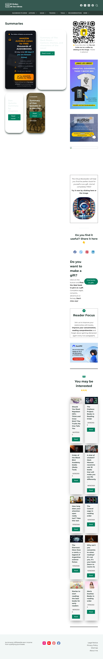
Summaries (44, 34)
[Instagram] (85, 5)
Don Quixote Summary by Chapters (13, 105)
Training (54, 13)
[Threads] (89, 5)
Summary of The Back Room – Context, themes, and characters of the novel (51, 42)
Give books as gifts (91, 281)
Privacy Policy (92, 645)
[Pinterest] (93, 5)
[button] (74, 251)
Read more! (48, 53)
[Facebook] (81, 5)
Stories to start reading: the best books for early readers (76, 598)
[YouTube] (49, 643)
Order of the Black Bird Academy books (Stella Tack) (76, 462)
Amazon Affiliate (13, 642)
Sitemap (94, 648)
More (90, 13)
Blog (11, 13)
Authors (33, 13)
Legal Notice (93, 643)
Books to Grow (21, 13)
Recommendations (78, 13)
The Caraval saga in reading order (90, 511)
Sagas (44, 13)
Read (76, 439)
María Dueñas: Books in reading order (90, 596)
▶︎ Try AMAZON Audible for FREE (24, 77)
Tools (64, 13)
